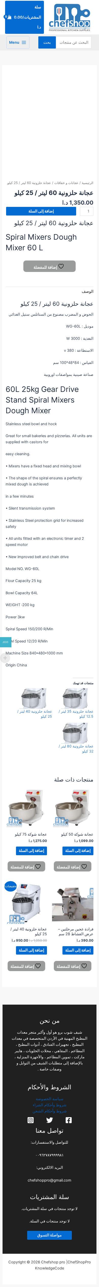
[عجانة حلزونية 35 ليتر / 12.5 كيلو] (75, 698)
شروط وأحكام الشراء (50, 1105)
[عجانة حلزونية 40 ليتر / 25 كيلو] (34, 698)
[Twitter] (49, 1120)
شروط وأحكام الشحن (49, 1111)
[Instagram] (30, 1120)
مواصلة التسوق (49, 1235)
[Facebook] (68, 1120)
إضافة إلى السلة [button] (78, 850)
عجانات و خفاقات (66, 183)
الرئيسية (87, 183)
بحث (47, 42)
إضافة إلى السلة (41, 211)
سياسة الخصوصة (49, 1099)
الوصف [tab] (87, 291)
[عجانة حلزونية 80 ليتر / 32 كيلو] (75, 733)
